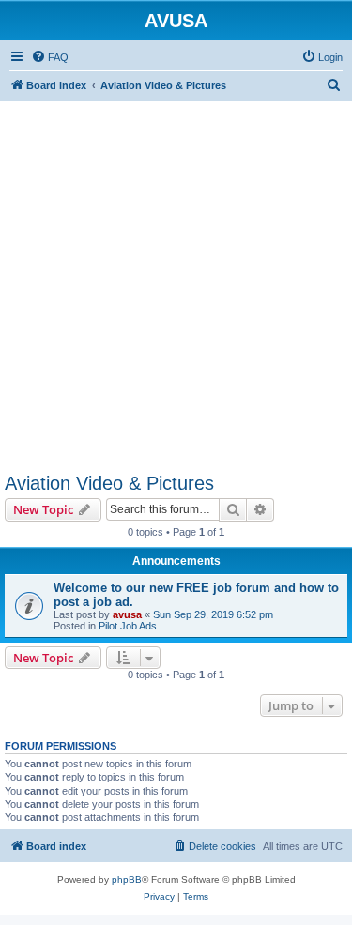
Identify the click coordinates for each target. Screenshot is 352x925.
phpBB (127, 879)
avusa (127, 614)
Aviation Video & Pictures (109, 483)
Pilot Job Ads (128, 625)
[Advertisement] (176, 277)
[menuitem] (50, 57)
